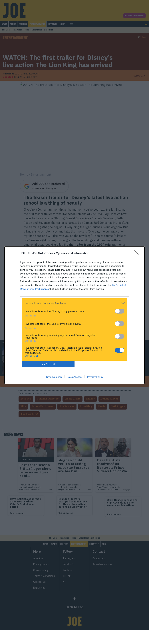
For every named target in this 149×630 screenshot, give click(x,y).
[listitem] (74, 303)
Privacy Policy (95, 376)
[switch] (119, 311)
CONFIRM (48, 363)
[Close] (137, 253)
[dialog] (74, 315)
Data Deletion (54, 376)
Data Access (74, 376)
